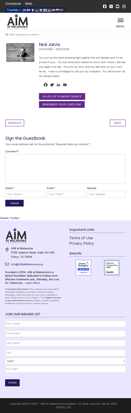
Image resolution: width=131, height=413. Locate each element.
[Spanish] (53, 9)
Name (9, 188)
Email (51, 188)
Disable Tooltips (9, 218)
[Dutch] (29, 9)
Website (91, 188)
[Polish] (58, 9)
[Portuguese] (62, 9)
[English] (24, 9)
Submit (12, 382)
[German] (37, 9)
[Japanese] (45, 9)
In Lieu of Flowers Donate (62, 96)
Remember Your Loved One (61, 104)
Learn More (33, 282)
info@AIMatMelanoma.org (27, 264)
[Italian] (41, 9)
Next (117, 123)
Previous (14, 123)
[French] (33, 9)
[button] (120, 20)
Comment (12, 151)
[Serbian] (49, 9)
